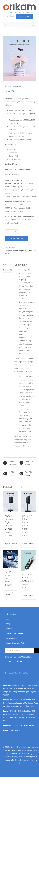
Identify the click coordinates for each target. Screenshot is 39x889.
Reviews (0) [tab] (7, 270)
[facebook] (6, 661)
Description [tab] (7, 264)
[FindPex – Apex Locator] (10, 559)
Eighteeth (28, 250)
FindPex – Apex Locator (10, 575)
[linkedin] (21, 661)
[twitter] (17, 661)
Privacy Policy (11, 638)
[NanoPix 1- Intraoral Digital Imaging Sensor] (10, 501)
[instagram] (10, 661)
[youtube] (13, 661)
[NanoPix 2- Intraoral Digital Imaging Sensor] (28, 501)
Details (15, 543)
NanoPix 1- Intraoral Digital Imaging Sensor (10, 522)
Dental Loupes (18, 250)
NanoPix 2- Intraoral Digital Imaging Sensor (27, 522)
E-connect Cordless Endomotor (27, 577)
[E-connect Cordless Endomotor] (28, 560)
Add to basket (16, 238)
